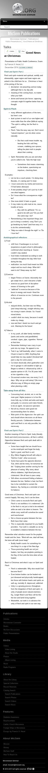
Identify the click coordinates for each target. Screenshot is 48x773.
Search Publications (12, 694)
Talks (7, 47)
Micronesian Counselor (12, 623)
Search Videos (10, 701)
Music (5, 664)
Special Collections (10, 683)
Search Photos (10, 698)
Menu (24, 21)
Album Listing (10, 660)
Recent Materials (10, 687)
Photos (6, 657)
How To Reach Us (10, 755)
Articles (6, 619)
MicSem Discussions (11, 630)
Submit (46, 27)
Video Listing (10, 649)
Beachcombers (9, 721)
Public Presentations (11, 633)
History (6, 748)
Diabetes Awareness (11, 717)
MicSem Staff (8, 751)
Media (6, 640)
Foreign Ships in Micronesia (14, 728)
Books (5, 626)
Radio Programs (9, 667)
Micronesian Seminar (11, 761)
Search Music (10, 705)
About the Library (10, 680)
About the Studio (11, 653)
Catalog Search (9, 690)
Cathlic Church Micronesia (13, 724)
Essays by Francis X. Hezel (14, 731)
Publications (10, 613)
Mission (6, 744)
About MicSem (11, 738)
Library (7, 674)
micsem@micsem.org (16, 765)
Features (8, 711)
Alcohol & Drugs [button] (25, 67)
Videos (6, 646)
